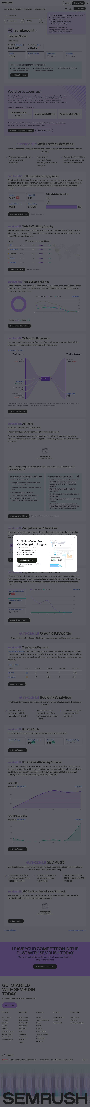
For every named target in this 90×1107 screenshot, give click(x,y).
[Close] (75, 537)
